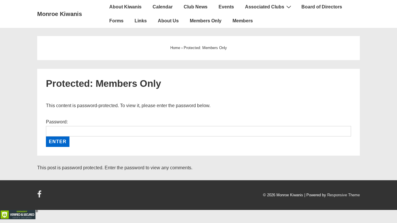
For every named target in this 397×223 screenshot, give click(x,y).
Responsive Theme (343, 195)
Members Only (205, 20)
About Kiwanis (125, 6)
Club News (196, 6)
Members (243, 20)
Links (141, 20)
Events (226, 6)
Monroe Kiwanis (59, 14)
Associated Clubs (264, 6)
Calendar (163, 6)
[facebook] (40, 196)
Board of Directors (321, 6)
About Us (168, 20)
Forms (116, 20)
